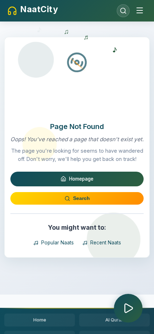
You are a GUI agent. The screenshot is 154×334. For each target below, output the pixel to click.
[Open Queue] (128, 308)
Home (39, 320)
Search (81, 198)
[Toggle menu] (140, 11)
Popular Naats (57, 242)
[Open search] (123, 10)
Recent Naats (105, 242)
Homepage (81, 179)
